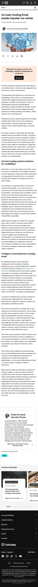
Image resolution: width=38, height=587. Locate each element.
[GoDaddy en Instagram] (7, 557)
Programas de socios (7, 529)
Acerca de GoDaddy (7, 515)
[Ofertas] (23, 3)
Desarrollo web (11, 482)
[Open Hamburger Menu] (2, 3)
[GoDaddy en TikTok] (11, 557)
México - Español (6, 552)
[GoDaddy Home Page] (8, 544)
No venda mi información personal (19, 566)
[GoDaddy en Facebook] (2, 557)
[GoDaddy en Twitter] (16, 557)
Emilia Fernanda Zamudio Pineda (17, 29)
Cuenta (3, 533)
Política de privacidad (18, 563)
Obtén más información (12, 498)
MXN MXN (31, 552)
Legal (9, 563)
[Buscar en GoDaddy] (35, 7)
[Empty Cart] (35, 3)
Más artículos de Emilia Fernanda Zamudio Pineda (17, 444)
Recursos (4, 524)
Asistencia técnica (7, 520)
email (4, 455)
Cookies (28, 563)
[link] (8, 56)
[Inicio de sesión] (31, 3)
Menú (3, 7)
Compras (4, 538)
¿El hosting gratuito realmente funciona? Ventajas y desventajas (13, 491)
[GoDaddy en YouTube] (20, 557)
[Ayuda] (27, 3)
